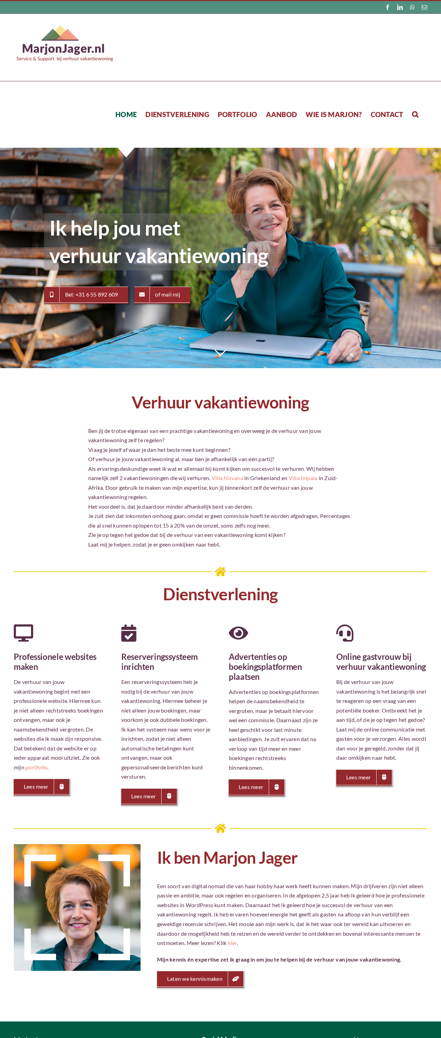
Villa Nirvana (227, 478)
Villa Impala (303, 478)
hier (232, 943)
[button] (415, 114)
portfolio (36, 767)
